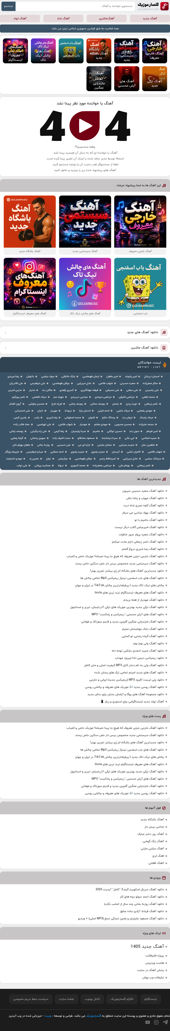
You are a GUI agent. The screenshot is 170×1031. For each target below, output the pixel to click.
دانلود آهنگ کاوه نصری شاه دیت (143, 506)
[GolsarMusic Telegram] (165, 1022)
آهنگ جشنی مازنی (152, 849)
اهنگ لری (158, 856)
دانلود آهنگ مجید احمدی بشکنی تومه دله (138, 651)
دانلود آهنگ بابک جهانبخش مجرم (143, 629)
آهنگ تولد (20, 19)
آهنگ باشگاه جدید (152, 820)
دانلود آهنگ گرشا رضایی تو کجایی (143, 636)
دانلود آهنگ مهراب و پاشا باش (145, 498)
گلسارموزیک (153, 6)
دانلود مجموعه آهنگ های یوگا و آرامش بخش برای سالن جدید (125, 694)
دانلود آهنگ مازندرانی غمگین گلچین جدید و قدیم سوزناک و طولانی (122, 622)
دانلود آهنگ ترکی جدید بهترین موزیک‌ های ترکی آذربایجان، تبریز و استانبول (117, 607)
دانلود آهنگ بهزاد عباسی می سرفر (143, 513)
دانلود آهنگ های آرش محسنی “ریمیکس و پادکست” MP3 (128, 614)
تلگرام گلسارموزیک (122, 999)
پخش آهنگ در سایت (150, 970)
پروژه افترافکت (155, 956)
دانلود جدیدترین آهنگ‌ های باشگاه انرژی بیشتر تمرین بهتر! (127, 571)
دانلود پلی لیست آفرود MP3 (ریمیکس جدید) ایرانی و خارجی (126, 680)
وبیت (48, 1016)
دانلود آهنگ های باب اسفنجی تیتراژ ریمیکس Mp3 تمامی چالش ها (122, 578)
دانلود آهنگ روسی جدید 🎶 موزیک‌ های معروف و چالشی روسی (124, 687)
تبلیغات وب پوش (153, 978)
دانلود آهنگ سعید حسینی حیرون (143, 491)
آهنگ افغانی (156, 863)
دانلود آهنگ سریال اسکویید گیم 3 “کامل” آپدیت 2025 (130, 890)
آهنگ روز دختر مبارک (150, 834)
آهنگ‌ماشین (106, 19)
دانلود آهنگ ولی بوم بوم (148, 644)
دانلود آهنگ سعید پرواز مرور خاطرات (141, 535)
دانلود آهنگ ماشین (144, 348)
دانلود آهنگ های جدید (142, 332)
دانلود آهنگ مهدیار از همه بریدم (144, 600)
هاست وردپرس (154, 963)
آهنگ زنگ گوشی (153, 841)
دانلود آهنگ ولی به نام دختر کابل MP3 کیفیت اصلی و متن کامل (124, 665)
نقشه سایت (66, 999)
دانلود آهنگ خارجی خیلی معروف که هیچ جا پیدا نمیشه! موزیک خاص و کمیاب (115, 556)
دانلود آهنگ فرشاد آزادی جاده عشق (142, 911)
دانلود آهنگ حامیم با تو (149, 520)
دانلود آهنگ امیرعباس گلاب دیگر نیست (139, 527)
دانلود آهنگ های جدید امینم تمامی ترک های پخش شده (129, 673)
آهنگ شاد (63, 19)
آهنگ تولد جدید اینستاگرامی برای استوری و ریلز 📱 (132, 702)
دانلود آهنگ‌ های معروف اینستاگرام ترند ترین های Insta (129, 593)
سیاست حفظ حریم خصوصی (30, 999)
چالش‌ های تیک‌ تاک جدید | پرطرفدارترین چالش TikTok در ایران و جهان (119, 585)
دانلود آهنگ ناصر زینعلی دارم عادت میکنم (138, 542)
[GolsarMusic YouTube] (147, 1022)
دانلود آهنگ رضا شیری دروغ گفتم (143, 549)
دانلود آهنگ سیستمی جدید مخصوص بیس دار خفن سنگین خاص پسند (119, 564)
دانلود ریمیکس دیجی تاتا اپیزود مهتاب (139, 658)
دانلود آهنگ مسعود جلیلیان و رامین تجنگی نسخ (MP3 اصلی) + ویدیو (121, 919)
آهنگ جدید (150, 19)
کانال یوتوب (92, 999)
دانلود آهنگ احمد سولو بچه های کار (142, 897)
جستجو (8, 6)
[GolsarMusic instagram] (156, 1022)
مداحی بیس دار (154, 827)
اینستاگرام (150, 999)
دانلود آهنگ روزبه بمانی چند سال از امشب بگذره (134, 904)
